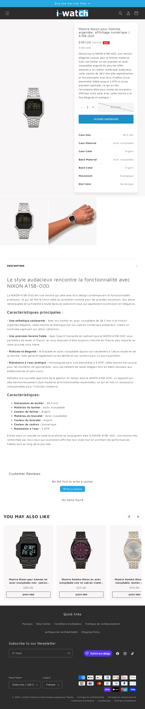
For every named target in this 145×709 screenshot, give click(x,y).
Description (15, 265)
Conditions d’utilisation (82, 700)
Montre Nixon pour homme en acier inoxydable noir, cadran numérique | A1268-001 (28, 581)
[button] (7, 13)
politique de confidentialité (61, 631)
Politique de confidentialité (90, 697)
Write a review (72, 488)
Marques (27, 623)
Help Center (43, 623)
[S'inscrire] (68, 653)
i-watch (25, 697)
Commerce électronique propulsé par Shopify (51, 697)
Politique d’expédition (125, 700)
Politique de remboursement (102, 623)
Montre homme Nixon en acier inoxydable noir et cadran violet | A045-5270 (81, 581)
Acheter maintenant (106, 119)
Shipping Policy (90, 631)
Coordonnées (104, 700)
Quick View (28, 595)
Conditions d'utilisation (68, 623)
